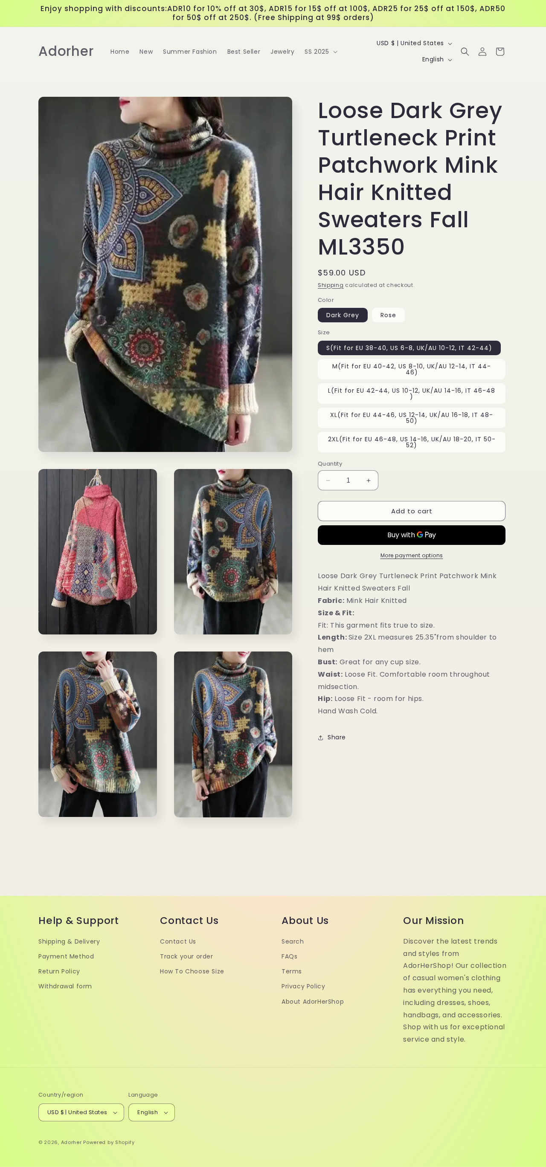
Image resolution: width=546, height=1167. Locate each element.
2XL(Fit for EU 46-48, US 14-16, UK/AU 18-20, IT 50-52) (412, 442)
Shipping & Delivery (69, 941)
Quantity (330, 464)
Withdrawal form (65, 986)
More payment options (411, 555)
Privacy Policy (303, 986)
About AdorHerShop (313, 1001)
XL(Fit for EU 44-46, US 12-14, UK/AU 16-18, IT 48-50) (411, 418)
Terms (292, 971)
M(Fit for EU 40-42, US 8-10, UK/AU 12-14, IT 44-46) (411, 369)
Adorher (71, 1142)
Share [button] (337, 737)
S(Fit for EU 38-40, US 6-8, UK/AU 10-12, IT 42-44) (409, 348)
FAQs (289, 956)
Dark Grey (342, 315)
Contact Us (178, 941)
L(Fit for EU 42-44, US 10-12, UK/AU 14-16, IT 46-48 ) (411, 393)
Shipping (331, 285)
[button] (319, 52)
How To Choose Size (192, 971)
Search (293, 941)
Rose (388, 315)
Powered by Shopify (109, 1142)
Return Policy (59, 971)
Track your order (186, 956)
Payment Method (66, 956)
